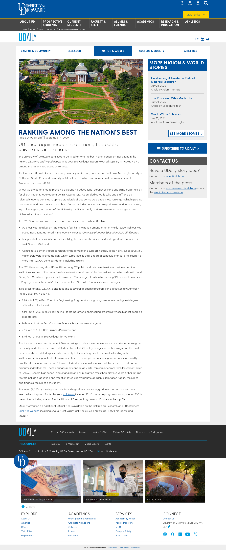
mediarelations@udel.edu (181, 188)
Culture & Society (151, 50)
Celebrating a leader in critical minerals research (173, 79)
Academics (145, 21)
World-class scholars (166, 114)
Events (108, 443)
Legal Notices (124, 547)
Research (74, 50)
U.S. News (69, 394)
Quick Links (193, 14)
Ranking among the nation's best (72, 29)
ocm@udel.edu (175, 175)
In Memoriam (72, 443)
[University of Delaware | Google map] (169, 526)
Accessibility (135, 547)
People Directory (124, 522)
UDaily (33, 29)
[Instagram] (165, 534)
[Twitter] (195, 534)
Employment (27, 535)
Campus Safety (123, 531)
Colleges (72, 527)
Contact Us (168, 518)
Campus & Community (36, 50)
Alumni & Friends (121, 23)
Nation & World (113, 50)
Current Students (74, 23)
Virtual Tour (27, 531)
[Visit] (182, 3)
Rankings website (29, 410)
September (51, 29)
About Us (25, 518)
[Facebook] (172, 534)
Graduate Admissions (79, 522)
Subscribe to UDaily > (180, 148)
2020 (41, 29)
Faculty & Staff (98, 23)
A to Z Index (121, 535)
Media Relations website (168, 192)
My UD (118, 527)
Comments (113, 547)
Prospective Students (53, 23)
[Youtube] (187, 534)
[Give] (197, 3)
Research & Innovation (170, 23)
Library (71, 531)
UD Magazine (156, 432)
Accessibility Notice (125, 518)
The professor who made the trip (174, 98)
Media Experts (92, 443)
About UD (27, 21)
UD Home (23, 29)
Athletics (192, 21)
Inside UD (55, 443)
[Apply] (189, 3)
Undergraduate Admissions (82, 518)
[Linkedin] (180, 534)
